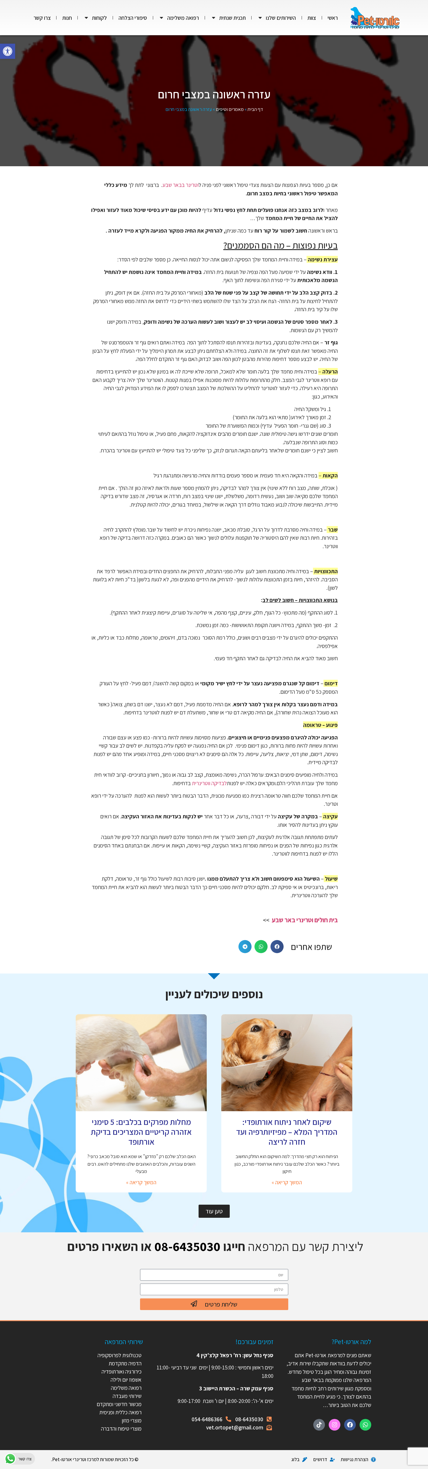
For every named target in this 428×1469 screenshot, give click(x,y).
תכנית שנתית (232, 17)
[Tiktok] (319, 1425)
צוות (311, 17)
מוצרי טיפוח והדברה (121, 1428)
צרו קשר (42, 17)
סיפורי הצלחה (133, 17)
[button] (7, 51)
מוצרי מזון (132, 1420)
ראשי (333, 17)
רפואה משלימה (183, 17)
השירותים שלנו (281, 17)
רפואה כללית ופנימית (120, 1412)
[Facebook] (350, 1425)
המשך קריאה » (287, 1182)
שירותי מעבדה (127, 1395)
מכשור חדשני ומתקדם (119, 1404)
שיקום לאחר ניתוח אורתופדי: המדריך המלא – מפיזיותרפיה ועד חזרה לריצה (286, 1131)
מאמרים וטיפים (230, 109)
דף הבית (255, 109)
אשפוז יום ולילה (125, 1379)
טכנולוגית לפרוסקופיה (120, 1355)
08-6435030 (187, 1246)
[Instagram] (334, 1425)
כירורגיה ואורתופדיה (122, 1371)
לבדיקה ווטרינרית (209, 783)
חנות (67, 17)
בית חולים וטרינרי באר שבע (305, 920)
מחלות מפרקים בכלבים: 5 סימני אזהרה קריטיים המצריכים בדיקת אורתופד (141, 1131)
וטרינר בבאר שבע (180, 184)
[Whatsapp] (365, 1425)
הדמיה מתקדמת (125, 1363)
